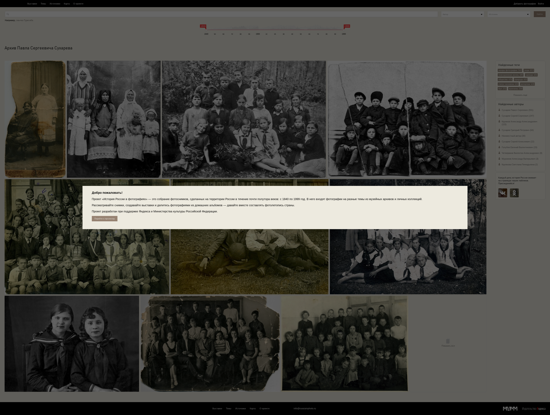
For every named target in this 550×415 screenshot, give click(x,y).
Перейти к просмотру (104, 218)
